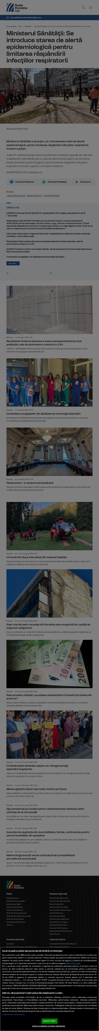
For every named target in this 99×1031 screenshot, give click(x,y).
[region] (49, 989)
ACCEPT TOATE (49, 1021)
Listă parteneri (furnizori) (13, 1014)
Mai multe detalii (74, 963)
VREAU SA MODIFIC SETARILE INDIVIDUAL (48, 1026)
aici (21, 980)
